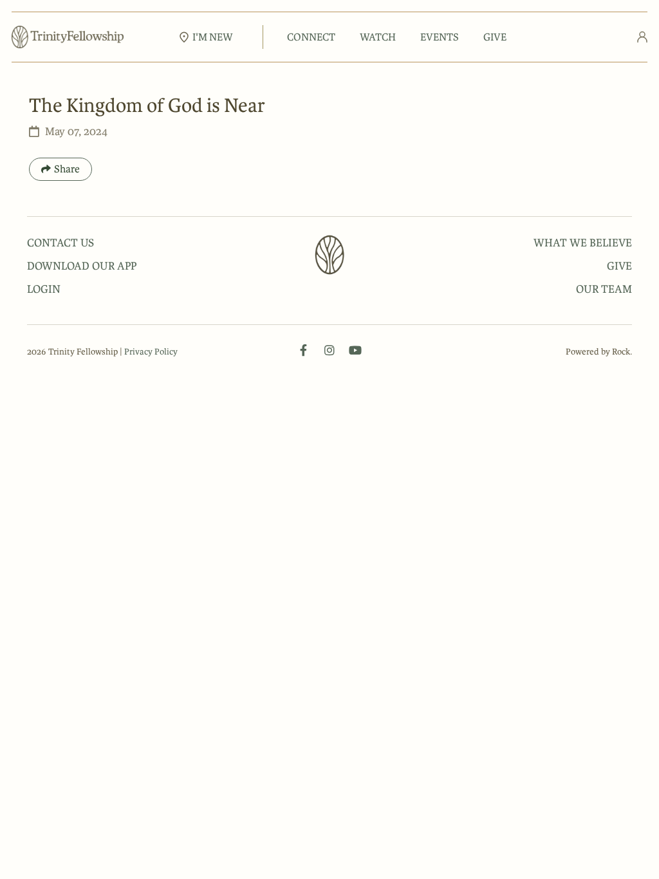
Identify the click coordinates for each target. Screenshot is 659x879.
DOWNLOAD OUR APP (81, 265)
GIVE (494, 37)
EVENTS (439, 37)
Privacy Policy (151, 351)
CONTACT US (60, 242)
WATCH (378, 37)
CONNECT (311, 37)
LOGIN (43, 288)
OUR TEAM (604, 288)
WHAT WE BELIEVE (583, 242)
